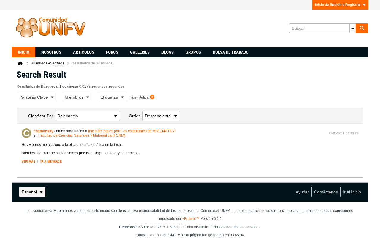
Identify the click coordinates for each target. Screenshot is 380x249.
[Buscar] (362, 28)
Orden (135, 116)
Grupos (193, 52)
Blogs (168, 52)
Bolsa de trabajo (230, 52)
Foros (112, 52)
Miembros (74, 97)
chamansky (43, 131)
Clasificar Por (40, 116)
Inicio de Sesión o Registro (337, 5)
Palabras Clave (33, 97)
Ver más (28, 161)
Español (29, 192)
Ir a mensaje (51, 161)
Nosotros (51, 52)
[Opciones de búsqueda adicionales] (352, 28)
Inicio (23, 52)
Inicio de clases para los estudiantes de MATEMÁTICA (131, 131)
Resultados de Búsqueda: (37, 86)
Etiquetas (109, 97)
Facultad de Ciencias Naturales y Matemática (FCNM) (82, 135)
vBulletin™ (191, 219)
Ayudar (302, 192)
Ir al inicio (352, 192)
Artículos (83, 52)
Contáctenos (326, 192)
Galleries (140, 52)
